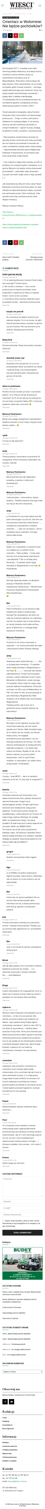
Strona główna (7, 14)
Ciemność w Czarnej (10, 1318)
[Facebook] (4, 35)
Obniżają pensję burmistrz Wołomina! (34, 258)
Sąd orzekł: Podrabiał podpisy (10, 258)
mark (4, 1334)
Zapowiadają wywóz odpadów (13, 1313)
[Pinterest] (15, 35)
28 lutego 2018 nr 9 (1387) (23, 14)
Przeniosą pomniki (18, 1344)
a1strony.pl (22, 1506)
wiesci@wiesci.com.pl (17, 1481)
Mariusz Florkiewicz (11, 414)
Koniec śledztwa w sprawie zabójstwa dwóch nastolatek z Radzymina (19, 1300)
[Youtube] (11, 1401)
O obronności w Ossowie (11, 1307)
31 (42, 30)
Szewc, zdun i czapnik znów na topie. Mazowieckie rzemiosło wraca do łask (21, 1293)
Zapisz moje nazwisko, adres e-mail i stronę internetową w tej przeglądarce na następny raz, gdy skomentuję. (21, 1223)
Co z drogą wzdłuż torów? (21, 1349)
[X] (10, 35)
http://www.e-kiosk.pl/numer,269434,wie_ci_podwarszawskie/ (22, 215)
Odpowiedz (6, 305)
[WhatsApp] (21, 35)
